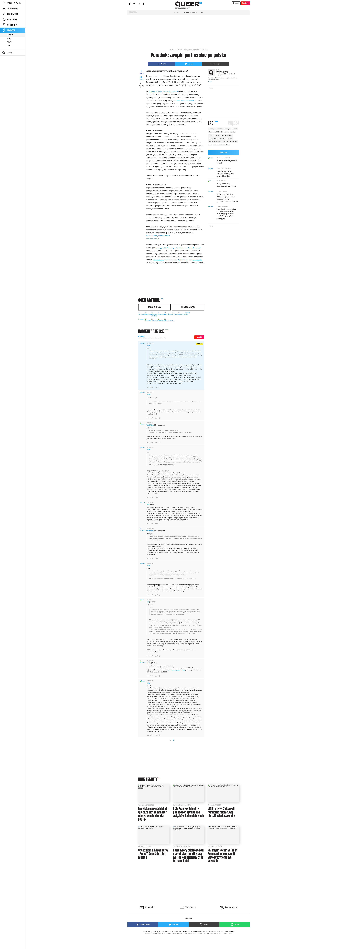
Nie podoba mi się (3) (188, 307)
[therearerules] (181, 315)
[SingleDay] (175, 315)
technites (149, 663)
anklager (149, 345)
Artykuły (10, 35)
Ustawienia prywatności (200, 931)
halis (148, 602)
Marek (235, 129)
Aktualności (12, 8)
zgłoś (151, 387)
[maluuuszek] (148, 315)
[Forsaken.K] (141, 321)
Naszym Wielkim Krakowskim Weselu (164, 92)
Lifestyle (227, 129)
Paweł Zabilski (214, 132)
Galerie (9, 38)
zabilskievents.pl (152, 239)
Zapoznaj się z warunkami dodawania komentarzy (152, 336)
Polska (223, 132)
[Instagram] (139, 4)
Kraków (219, 129)
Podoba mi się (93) (154, 307)
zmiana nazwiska (214, 141)
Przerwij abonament (214, 931)
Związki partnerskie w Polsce (219, 145)
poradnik (231, 132)
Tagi (8, 46)
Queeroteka (12, 24)
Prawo (211, 135)
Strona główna (14, 3)
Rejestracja (245, 3)
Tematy (9, 42)
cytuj (148, 387)
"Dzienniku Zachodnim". (185, 101)
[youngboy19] (167, 315)
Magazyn (11, 30)
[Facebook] (129, 4)
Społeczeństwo (226, 135)
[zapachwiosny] (167, 321)
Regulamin (229, 933)
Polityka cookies (187, 931)
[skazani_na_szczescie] (154, 315)
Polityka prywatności (175, 931)
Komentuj (199, 337)
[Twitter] (134, 4)
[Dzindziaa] (161, 321)
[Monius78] (141, 315)
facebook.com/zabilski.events (158, 236)
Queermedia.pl (154, 931)
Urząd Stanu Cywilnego (217, 138)
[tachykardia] (161, 315)
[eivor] (188, 315)
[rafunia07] (148, 321)
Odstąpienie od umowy (228, 931)
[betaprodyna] (154, 321)
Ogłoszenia (12, 19)
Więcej (233, 123)
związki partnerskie (230, 141)
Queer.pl (182, 4)
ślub (217, 135)
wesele (230, 138)
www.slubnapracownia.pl (176, 670)
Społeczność (12, 14)
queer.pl (209, 81)
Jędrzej (211, 129)
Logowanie (236, 3)
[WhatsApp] (144, 4)
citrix (148, 504)
